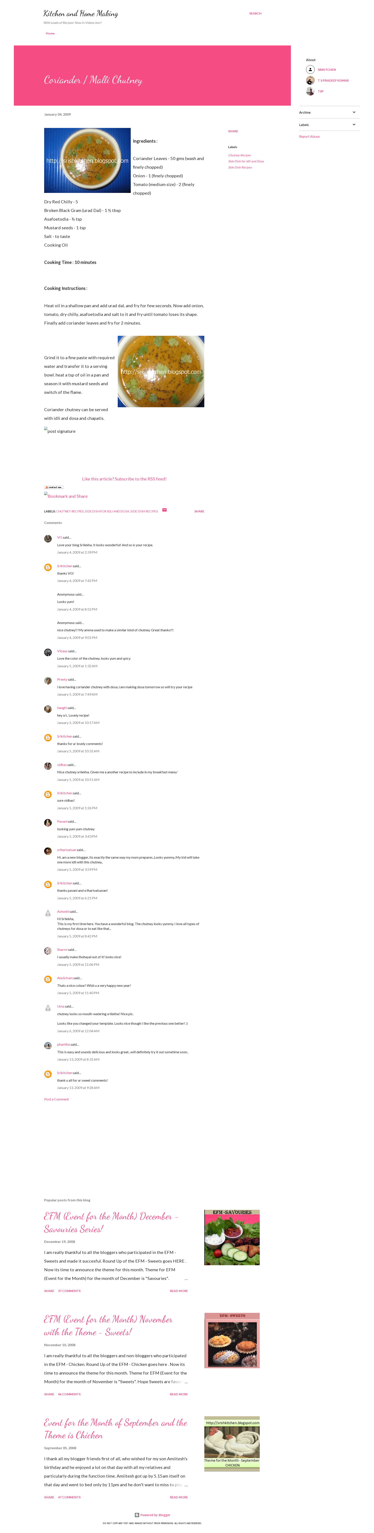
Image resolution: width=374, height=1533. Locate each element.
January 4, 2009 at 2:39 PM (77, 552)
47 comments (69, 1497)
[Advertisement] (117, 1144)
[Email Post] (164, 511)
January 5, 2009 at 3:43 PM (77, 836)
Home (50, 33)
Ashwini (63, 911)
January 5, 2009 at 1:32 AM (77, 666)
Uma (60, 1006)
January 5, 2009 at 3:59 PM (77, 869)
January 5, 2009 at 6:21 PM (77, 898)
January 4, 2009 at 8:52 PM (77, 609)
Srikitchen (64, 566)
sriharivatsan (66, 850)
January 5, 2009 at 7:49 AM (77, 694)
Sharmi (62, 949)
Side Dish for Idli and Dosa (246, 161)
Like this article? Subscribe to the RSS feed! (124, 478)
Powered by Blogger (155, 1515)
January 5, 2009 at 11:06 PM (78, 964)
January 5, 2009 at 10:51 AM (78, 779)
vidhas (62, 764)
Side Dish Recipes (240, 167)
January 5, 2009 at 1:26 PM (77, 808)
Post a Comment (56, 1099)
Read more (179, 1291)
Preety (62, 679)
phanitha (63, 1044)
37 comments (69, 1291)
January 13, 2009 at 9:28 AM (78, 1088)
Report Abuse (309, 136)
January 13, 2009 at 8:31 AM (78, 1059)
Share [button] (233, 131)
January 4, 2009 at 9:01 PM (77, 637)
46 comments (69, 1394)
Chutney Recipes (239, 155)
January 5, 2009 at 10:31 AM (78, 751)
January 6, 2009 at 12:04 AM (78, 1031)
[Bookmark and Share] (66, 496)
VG (59, 537)
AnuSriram (65, 978)
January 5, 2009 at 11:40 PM (78, 993)
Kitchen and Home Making (80, 13)
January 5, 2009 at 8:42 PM (77, 936)
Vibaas (62, 651)
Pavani (62, 821)
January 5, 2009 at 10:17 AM (78, 722)
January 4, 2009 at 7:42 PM (77, 580)
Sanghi (62, 708)
